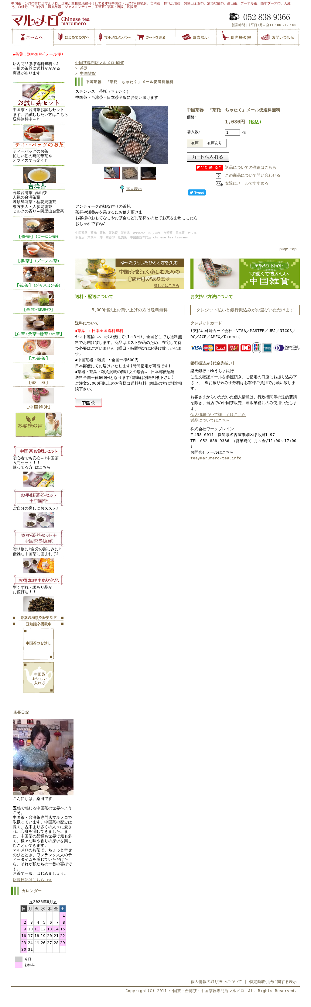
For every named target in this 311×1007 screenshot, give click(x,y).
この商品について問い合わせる (252, 175)
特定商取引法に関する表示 (273, 981)
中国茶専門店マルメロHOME (99, 63)
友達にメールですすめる (246, 183)
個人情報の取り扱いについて (216, 981)
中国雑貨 (88, 73)
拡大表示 (134, 188)
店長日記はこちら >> (32, 879)
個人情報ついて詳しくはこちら (218, 414)
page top (287, 249)
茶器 (84, 68)
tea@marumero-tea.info (215, 458)
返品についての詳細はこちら (250, 167)
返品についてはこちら (210, 420)
